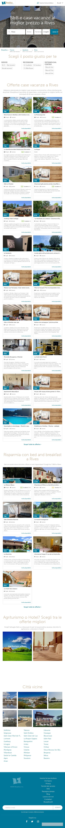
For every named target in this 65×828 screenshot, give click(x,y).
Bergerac (47, 753)
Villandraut (8, 753)
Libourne (47, 730)
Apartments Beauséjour (11, 391)
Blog (48, 794)
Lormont (7, 739)
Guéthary (7, 741)
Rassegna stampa (48, 791)
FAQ (48, 789)
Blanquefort (28, 741)
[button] (26, 821)
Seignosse (7, 733)
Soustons (27, 758)
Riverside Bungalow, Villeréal (13, 357)
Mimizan (27, 753)
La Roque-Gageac (30, 739)
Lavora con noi (48, 797)
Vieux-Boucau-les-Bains (52, 750)
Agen (6, 758)
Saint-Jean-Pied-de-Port (12, 736)
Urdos (26, 744)
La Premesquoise (39, 115)
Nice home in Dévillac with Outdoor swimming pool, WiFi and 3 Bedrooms (27, 115)
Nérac (46, 755)
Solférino (7, 730)
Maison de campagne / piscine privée (46, 322)
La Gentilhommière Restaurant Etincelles (17, 149)
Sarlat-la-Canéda (10, 755)
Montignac (8, 750)
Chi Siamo (48, 781)
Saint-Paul (47, 739)
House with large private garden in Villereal (48, 391)
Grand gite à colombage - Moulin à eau (16, 426)
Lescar (46, 741)
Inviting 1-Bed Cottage (11, 218)
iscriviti (57, 807)
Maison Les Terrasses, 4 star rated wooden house (19, 288)
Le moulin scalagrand (41, 519)
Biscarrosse (48, 736)
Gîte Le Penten (8, 184)
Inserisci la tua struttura (48, 778)
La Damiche (8, 554)
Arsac (6, 761)
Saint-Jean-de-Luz (31, 736)
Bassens (47, 758)
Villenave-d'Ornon (10, 747)
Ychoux (26, 747)
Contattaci (48, 799)
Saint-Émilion (28, 733)
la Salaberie (7, 253)
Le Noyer (37, 149)
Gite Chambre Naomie (11, 519)
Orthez (46, 747)
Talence (26, 730)
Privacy (48, 783)
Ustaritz (26, 750)
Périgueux (27, 755)
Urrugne (7, 744)
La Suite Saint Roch (40, 357)
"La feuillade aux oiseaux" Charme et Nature (48, 218)
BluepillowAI (48, 802)
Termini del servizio (48, 786)
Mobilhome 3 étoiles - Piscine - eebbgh (46, 426)
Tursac (46, 744)
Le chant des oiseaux (10, 589)
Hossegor (47, 733)
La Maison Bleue (9, 485)
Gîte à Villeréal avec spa (11, 322)
